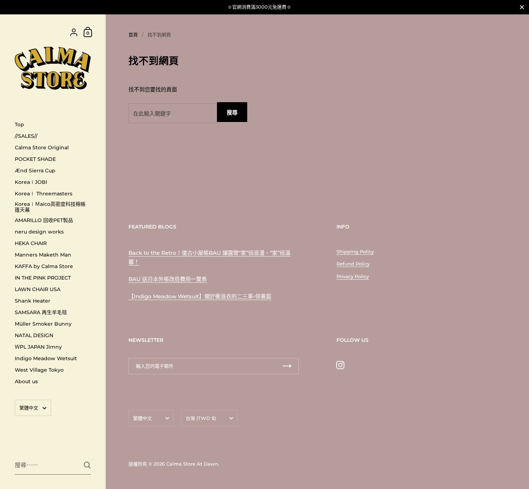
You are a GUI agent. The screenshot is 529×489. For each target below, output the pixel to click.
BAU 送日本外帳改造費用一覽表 (167, 279)
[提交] (87, 465)
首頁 (133, 34)
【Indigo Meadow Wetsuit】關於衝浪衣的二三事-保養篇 (199, 296)
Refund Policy (353, 264)
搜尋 (232, 112)
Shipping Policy (355, 251)
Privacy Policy (352, 276)
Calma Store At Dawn (192, 464)
